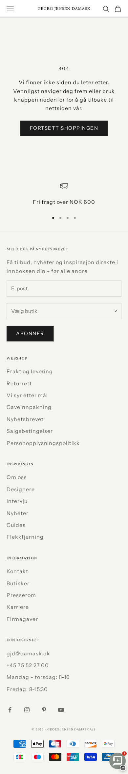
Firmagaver (22, 619)
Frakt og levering (30, 371)
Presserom (21, 595)
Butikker (18, 583)
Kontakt (17, 571)
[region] (64, 194)
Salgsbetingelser (30, 431)
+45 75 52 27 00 (28, 665)
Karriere (18, 607)
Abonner (30, 333)
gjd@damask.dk (28, 653)
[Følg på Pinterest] (44, 709)
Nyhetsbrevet (25, 419)
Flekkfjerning (25, 536)
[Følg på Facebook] (10, 709)
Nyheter (18, 513)
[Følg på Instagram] (27, 709)
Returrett (19, 383)
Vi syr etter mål (27, 395)
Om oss (17, 477)
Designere (21, 489)
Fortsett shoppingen (64, 128)
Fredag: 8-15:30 (27, 689)
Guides (16, 525)
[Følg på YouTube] (61, 709)
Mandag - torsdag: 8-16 (38, 677)
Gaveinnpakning (29, 407)
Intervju (17, 501)
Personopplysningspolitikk (43, 443)
